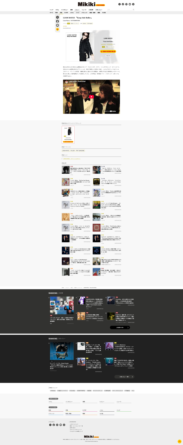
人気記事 (91, 10)
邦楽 (56, 12)
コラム (57, 10)
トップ (51, 10)
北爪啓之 (65, 26)
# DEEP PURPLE (81, 390)
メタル (72, 12)
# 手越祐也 (127, 390)
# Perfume (53, 390)
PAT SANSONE (80, 150)
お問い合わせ (72, 427)
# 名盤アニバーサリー (62, 390)
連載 (71, 10)
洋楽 (61, 12)
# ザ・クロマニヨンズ (118, 390)
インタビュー (64, 10)
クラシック (84, 12)
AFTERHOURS (110, 44)
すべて (51, 12)
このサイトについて (74, 424)
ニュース (84, 10)
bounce (84, 23)
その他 (104, 12)
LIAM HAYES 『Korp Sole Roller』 (90, 287)
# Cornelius (72, 390)
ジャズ (77, 12)
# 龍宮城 (89, 390)
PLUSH (73, 150)
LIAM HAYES (65, 150)
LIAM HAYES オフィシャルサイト (71, 158)
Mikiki (63, 287)
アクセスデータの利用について (76, 431)
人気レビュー (98, 10)
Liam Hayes (103, 44)
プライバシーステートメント (76, 429)
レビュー (77, 10)
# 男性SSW (108, 55)
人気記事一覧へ (120, 327)
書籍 (99, 12)
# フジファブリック (97, 390)
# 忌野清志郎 (107, 390)
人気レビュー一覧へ (124, 376)
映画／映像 (92, 12)
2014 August (89, 23)
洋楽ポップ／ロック (75, 23)
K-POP (66, 12)
